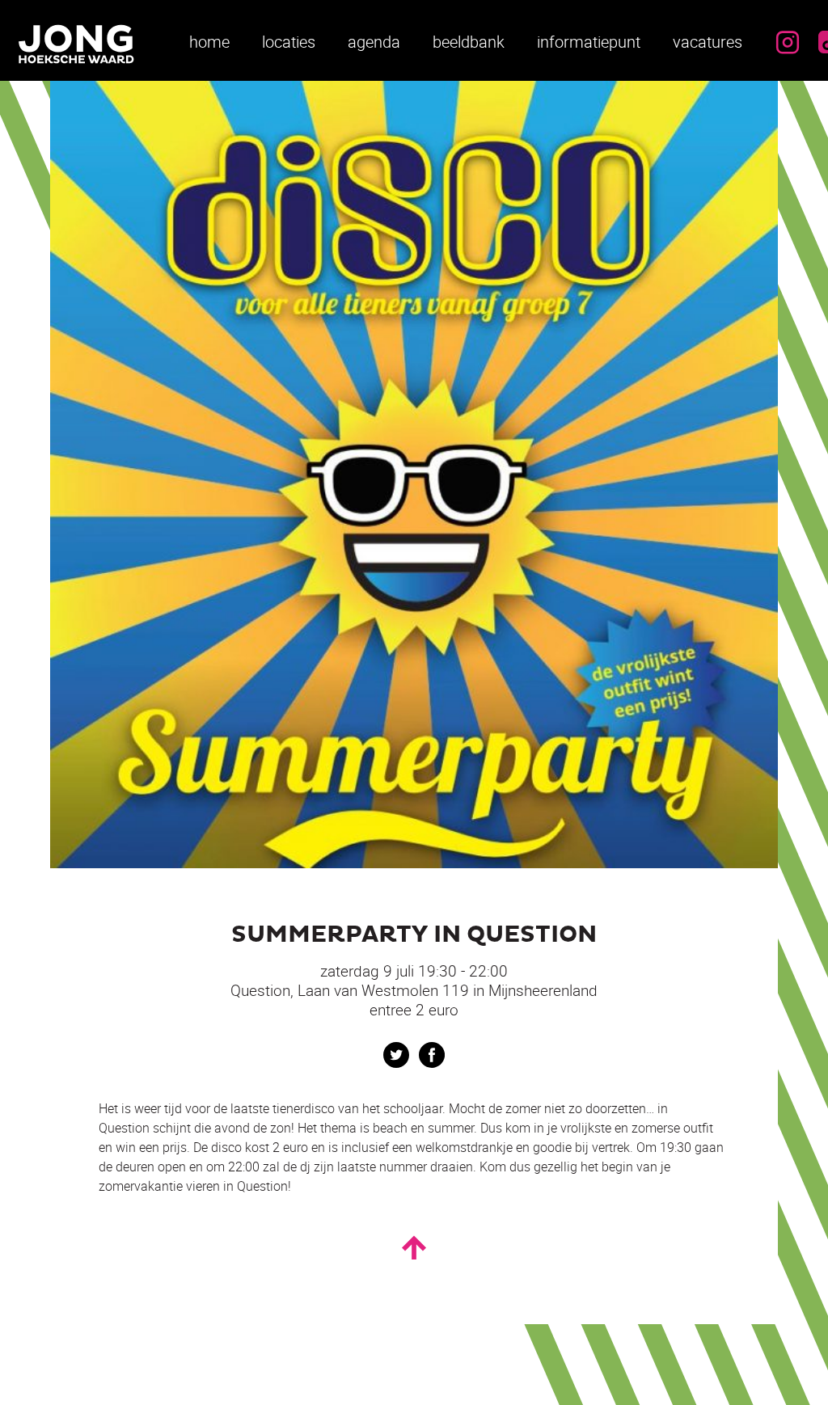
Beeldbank (469, 42)
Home (209, 42)
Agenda (374, 42)
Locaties (288, 42)
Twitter (396, 1055)
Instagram (788, 42)
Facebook (432, 1055)
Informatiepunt (588, 42)
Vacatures (707, 42)
